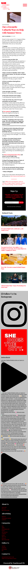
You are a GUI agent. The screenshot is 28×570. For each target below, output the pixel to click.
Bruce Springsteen (13, 181)
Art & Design (4, 532)
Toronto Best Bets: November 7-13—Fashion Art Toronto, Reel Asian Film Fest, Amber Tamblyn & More (13, 248)
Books (3, 530)
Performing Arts (6, 529)
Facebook (4, 547)
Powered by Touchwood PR (14, 563)
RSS (2, 550)
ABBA (6, 181)
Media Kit (4, 516)
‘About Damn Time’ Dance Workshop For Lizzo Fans (13, 286)
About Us (4, 536)
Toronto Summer (17, 184)
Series (3, 527)
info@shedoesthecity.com (8, 557)
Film (3, 526)
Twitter (3, 546)
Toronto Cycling (9, 184)
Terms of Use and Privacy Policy (9, 558)
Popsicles (17, 183)
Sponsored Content (6, 518)
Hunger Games (11, 183)
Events (3, 535)
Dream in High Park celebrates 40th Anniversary (12, 229)
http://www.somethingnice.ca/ (17, 176)
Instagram (4, 549)
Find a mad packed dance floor (12, 154)
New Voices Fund (5, 510)
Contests (4, 519)
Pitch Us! (4, 508)
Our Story (4, 507)
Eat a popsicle (7, 111)
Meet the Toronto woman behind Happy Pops (13, 268)
